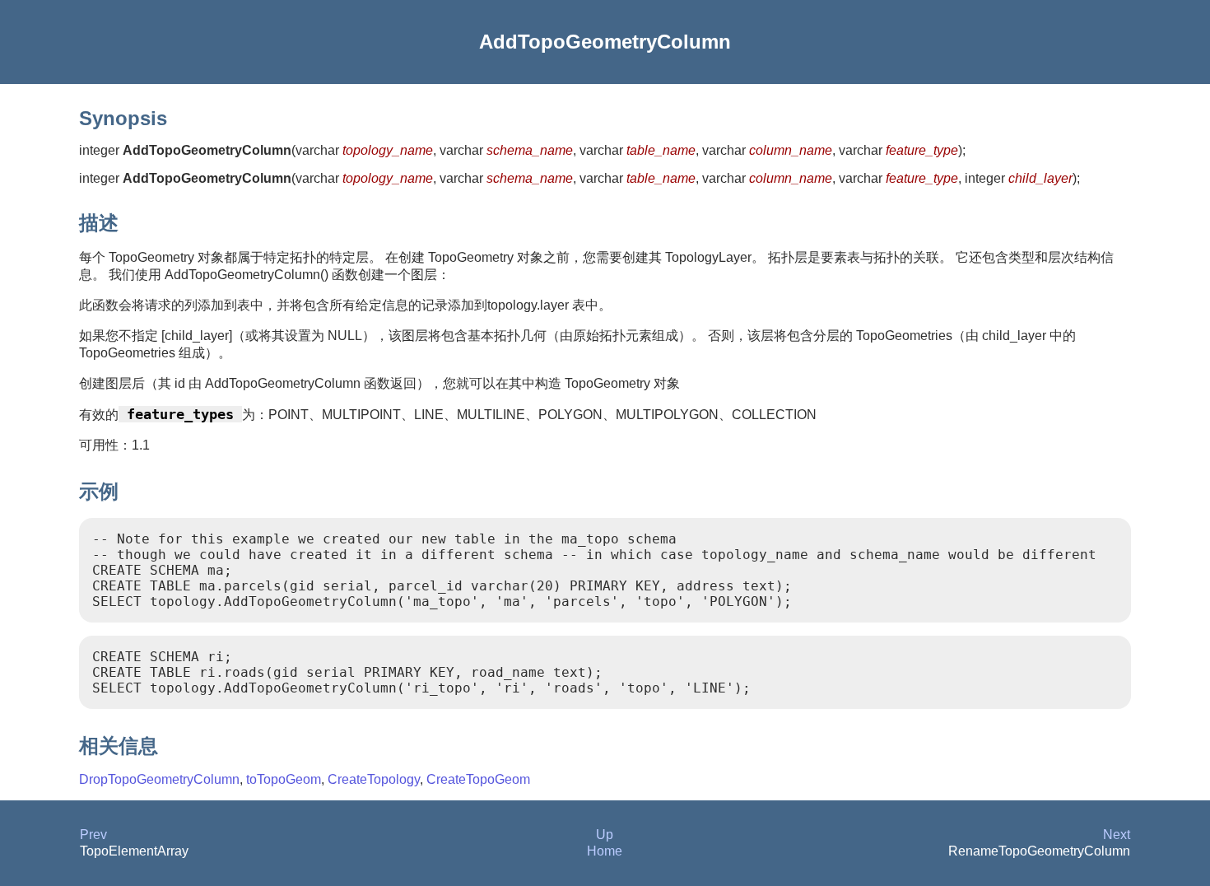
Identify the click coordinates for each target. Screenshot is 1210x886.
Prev (93, 835)
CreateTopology (374, 779)
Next (1116, 835)
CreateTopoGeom (478, 779)
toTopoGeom (283, 779)
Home (604, 851)
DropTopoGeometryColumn (159, 779)
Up (604, 835)
